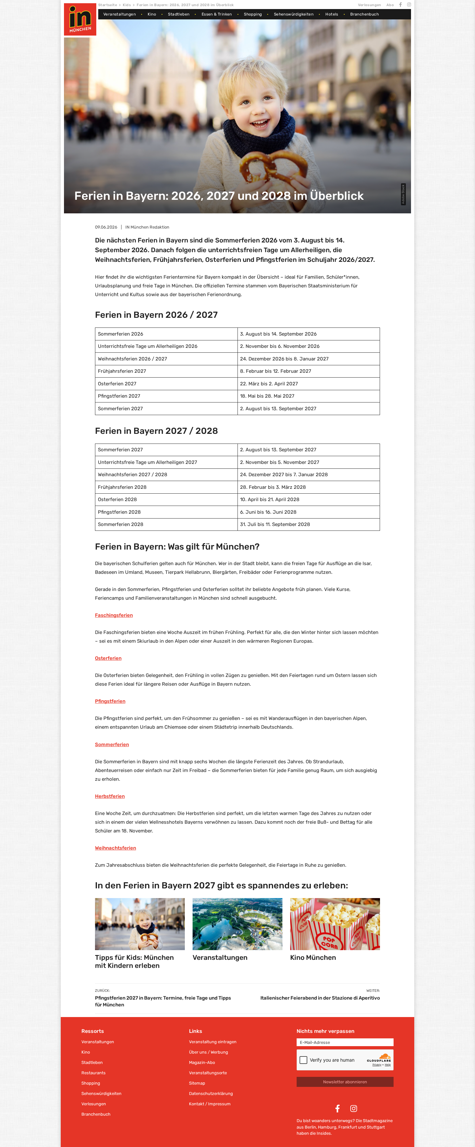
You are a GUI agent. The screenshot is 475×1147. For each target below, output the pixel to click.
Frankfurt (347, 1127)
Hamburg (327, 1127)
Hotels (331, 14)
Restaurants (93, 1072)
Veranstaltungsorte (208, 1072)
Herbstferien (110, 796)
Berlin (310, 1127)
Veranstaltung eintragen (213, 1041)
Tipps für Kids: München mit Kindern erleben (134, 961)
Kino (152, 14)
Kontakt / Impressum (210, 1103)
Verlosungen (369, 5)
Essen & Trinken (217, 14)
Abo (390, 5)
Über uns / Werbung (208, 1052)
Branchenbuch (364, 14)
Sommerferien (112, 744)
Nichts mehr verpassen (325, 1031)
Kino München (313, 957)
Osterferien (108, 658)
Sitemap (197, 1083)
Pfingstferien (110, 701)
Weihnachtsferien (115, 848)
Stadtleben (178, 14)
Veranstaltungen (119, 14)
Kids (127, 5)
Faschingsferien (114, 615)
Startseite (107, 5)
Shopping (253, 14)
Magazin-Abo (202, 1062)
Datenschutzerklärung (211, 1093)
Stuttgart (376, 1127)
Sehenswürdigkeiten (293, 14)
